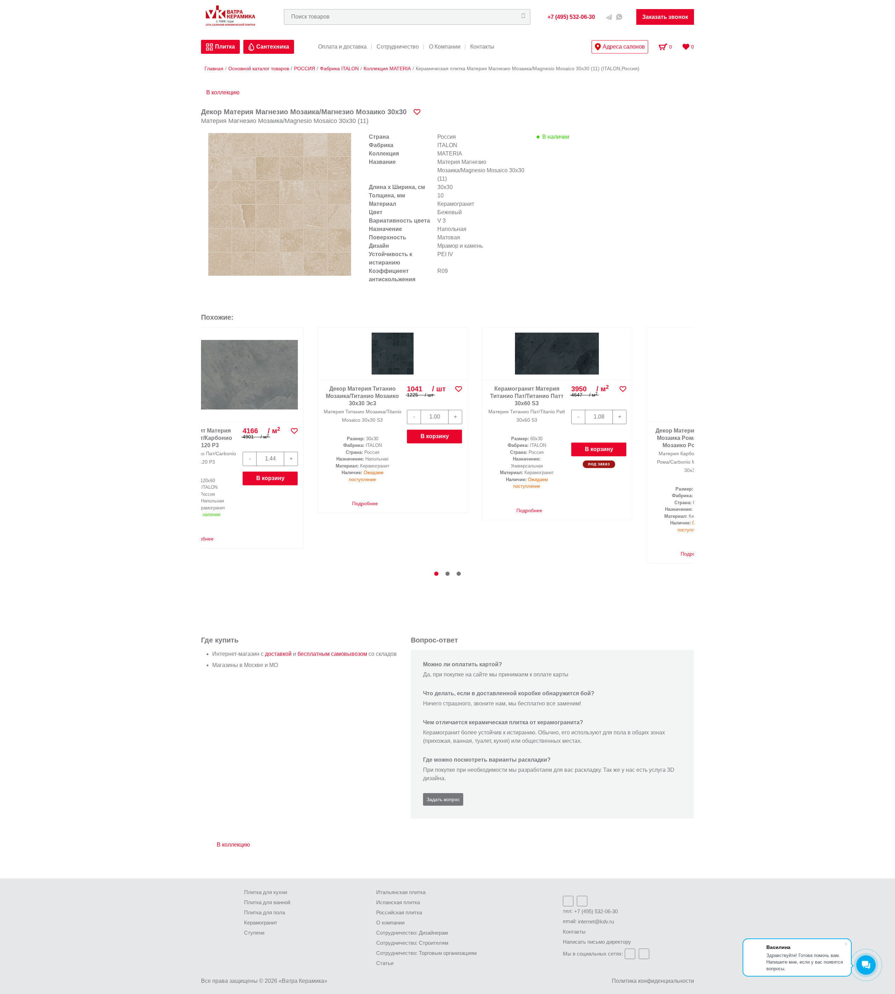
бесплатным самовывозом (332, 654)
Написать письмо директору (597, 942)
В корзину (325, 449)
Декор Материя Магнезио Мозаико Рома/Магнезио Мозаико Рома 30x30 (582, 396)
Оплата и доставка (342, 47)
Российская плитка (399, 912)
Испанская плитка (398, 902)
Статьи (384, 963)
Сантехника (272, 47)
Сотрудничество (398, 47)
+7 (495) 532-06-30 (596, 911)
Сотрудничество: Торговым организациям (426, 953)
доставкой (278, 654)
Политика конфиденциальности (653, 981)
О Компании (444, 47)
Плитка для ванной (267, 902)
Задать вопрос (443, 799)
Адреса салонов (624, 47)
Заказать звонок (665, 17)
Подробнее (254, 510)
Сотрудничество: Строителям (412, 943)
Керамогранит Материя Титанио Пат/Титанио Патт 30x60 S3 (253, 396)
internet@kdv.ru (596, 921)
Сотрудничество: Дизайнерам (412, 933)
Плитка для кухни (265, 892)
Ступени (254, 933)
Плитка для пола (264, 912)
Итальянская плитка (400, 892)
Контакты (482, 47)
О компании (390, 923)
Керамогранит (260, 923)
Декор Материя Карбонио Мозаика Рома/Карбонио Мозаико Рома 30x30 (417, 396)
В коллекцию (222, 92)
